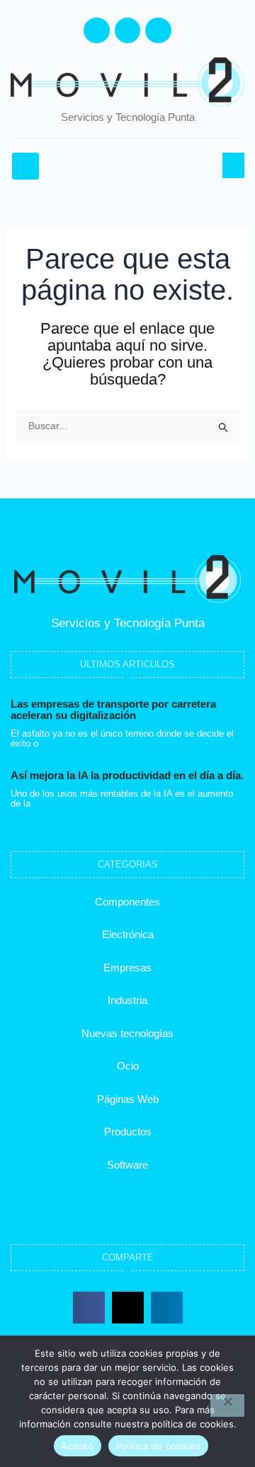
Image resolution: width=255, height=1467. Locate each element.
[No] (227, 1405)
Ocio (128, 1066)
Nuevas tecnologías (127, 1033)
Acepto (77, 1445)
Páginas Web (128, 1099)
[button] (25, 166)
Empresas (127, 968)
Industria (127, 1000)
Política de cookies (158, 1445)
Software (127, 1165)
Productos (128, 1132)
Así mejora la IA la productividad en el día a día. (127, 775)
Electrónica (128, 934)
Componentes (127, 902)
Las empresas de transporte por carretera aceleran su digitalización (113, 710)
